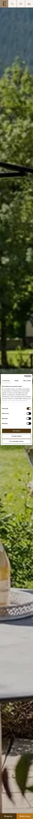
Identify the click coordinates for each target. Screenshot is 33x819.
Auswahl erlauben (16, 436)
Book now (24, 816)
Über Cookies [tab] (27, 380)
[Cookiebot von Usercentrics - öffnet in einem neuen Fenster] (24, 376)
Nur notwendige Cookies (16, 441)
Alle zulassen (16, 430)
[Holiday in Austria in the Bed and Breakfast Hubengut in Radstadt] (4, 3)
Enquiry (8, 816)
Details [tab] (17, 380)
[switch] (29, 413)
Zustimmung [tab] (6, 380)
